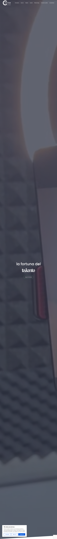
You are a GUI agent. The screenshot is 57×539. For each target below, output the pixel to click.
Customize (7, 534)
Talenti (26, 2)
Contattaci (51, 2)
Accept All (22, 534)
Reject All (14, 534)
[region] (14, 531)
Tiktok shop (36, 2)
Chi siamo (17, 2)
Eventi (31, 2)
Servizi (22, 2)
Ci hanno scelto (44, 2)
